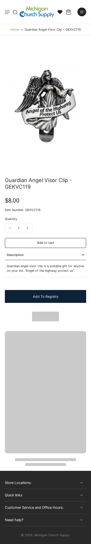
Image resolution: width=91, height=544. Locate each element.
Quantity (11, 219)
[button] (45, 243)
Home (14, 29)
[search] (15, 12)
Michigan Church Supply (51, 535)
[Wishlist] (60, 12)
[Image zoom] (45, 106)
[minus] (10, 228)
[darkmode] (81, 12)
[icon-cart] (68, 12)
